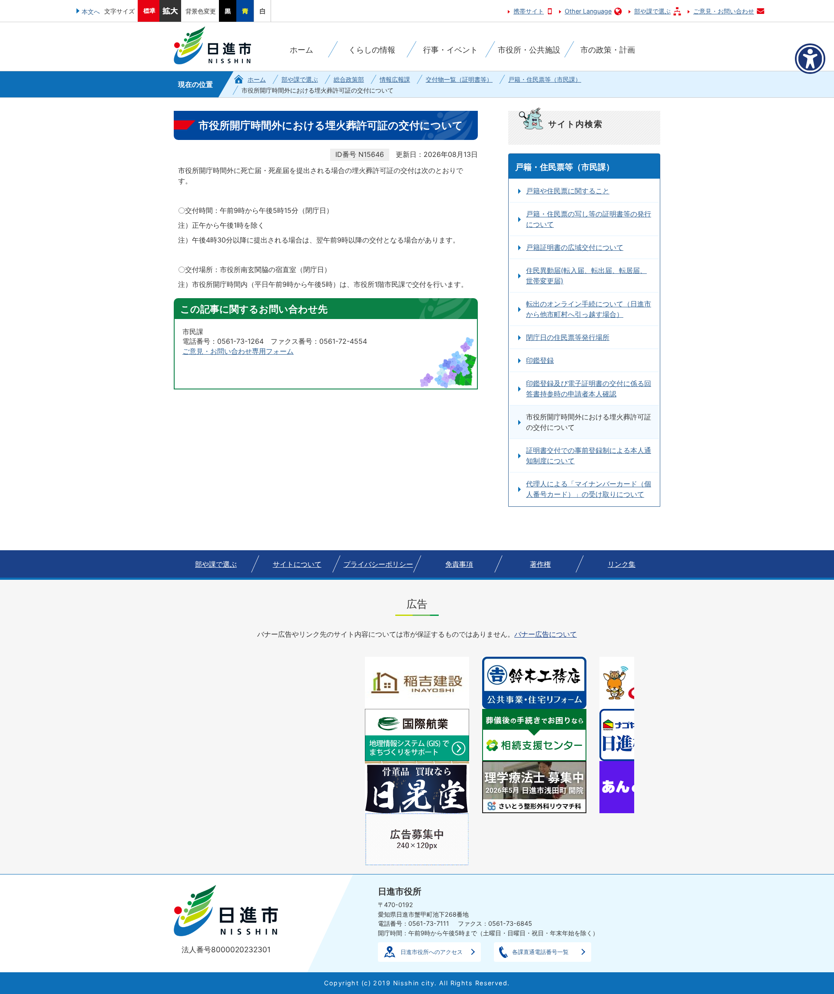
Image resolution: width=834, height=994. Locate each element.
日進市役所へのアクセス (431, 951)
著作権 (540, 564)
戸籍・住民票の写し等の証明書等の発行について (588, 219)
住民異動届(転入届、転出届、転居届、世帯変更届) (586, 275)
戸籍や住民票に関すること (567, 190)
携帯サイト (528, 11)
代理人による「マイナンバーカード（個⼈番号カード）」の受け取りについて (588, 489)
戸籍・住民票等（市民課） (544, 79)
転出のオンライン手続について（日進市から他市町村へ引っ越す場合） (588, 309)
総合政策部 (349, 79)
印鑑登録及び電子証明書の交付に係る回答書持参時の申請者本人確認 (588, 388)
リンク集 (621, 564)
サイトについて (297, 564)
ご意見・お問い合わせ (723, 11)
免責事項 (459, 564)
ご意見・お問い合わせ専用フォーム (238, 351)
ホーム (257, 79)
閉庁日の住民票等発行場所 (567, 337)
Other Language (588, 11)
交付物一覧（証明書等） (459, 79)
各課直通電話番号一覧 (540, 951)
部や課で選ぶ (652, 11)
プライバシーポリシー (378, 564)
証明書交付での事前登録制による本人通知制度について (588, 455)
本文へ (91, 11)
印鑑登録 (540, 360)
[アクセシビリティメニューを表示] (810, 58)
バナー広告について (545, 634)
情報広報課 (395, 79)
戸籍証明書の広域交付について (574, 247)
